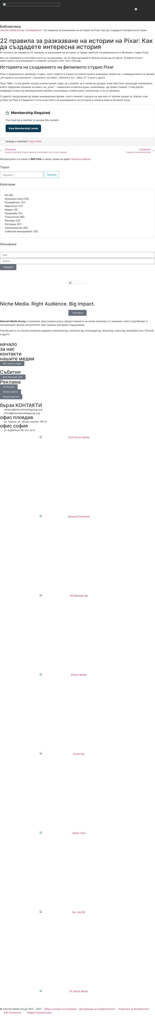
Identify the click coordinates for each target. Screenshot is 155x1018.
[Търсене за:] (21, 175)
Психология (12, 216)
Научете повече (80, 159)
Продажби (11, 213)
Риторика (10, 224)
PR (6, 195)
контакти (10, 354)
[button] (127, 10)
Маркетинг (11, 205)
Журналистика (13, 198)
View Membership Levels (23, 128)
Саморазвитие (13, 227)
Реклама (10, 220)
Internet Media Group (12, 30)
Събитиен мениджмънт (18, 231)
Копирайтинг (34, 30)
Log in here (35, 141)
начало (8, 344)
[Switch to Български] (142, 10)
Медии (9, 209)
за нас (7, 349)
